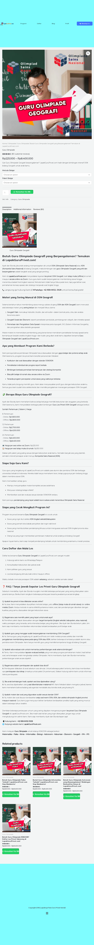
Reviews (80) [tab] (38, 209)
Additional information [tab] (22, 209)
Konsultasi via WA (23, 192)
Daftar (39, 23)
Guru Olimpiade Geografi (19, 250)
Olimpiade (12, 143)
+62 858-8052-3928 (25, 721)
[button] (88, 53)
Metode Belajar (8, 170)
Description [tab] (6, 209)
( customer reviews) (20, 154)
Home (4, 143)
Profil (67, 23)
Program (23, 23)
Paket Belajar (7, 178)
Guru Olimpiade (23, 143)
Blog (53, 23)
